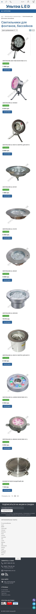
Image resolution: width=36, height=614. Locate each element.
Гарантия (3, 593)
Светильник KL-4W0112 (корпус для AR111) (16, 355)
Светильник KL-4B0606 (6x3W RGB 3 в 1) (15, 439)
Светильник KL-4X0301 (10, 271)
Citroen (3, 530)
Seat (2, 554)
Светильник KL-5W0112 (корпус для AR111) (16, 145)
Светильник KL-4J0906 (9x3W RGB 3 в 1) (15, 397)
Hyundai (3, 537)
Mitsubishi (4, 545)
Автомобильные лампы (9, 520)
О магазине (4, 589)
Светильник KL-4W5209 (10, 313)
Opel (2, 549)
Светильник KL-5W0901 (10, 102)
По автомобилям (6, 523)
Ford (2, 533)
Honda (3, 535)
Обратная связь (5, 595)
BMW (2, 526)
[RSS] (6, 574)
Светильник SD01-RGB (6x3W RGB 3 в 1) (15, 60)
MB (2, 544)
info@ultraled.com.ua (9, 570)
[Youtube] (2, 574)
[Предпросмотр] (18, 46)
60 (18, 496)
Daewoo (3, 532)
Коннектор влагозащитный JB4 (13, 481)
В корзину (7, 70)
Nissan (3, 547)
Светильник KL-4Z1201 (10, 187)
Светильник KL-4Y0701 (10, 229)
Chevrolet (4, 528)
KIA (2, 539)
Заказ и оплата (5, 591)
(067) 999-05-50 (9, 563)
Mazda (3, 542)
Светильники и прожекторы (13, 16)
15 (12, 496)
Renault (3, 552)
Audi (2, 525)
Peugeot (3, 551)
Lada (2, 540)
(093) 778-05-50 (9, 566)
